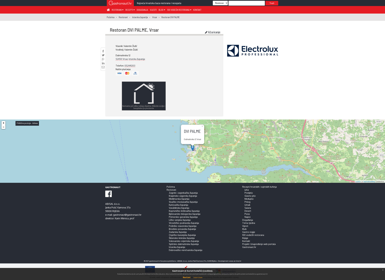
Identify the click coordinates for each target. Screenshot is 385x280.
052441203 (130, 65)
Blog (161, 9)
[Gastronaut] (120, 3)
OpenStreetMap (369, 181)
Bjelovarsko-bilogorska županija (184, 213)
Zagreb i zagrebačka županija (183, 192)
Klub (244, 229)
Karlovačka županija (178, 204)
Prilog (247, 201)
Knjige (245, 238)
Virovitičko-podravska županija (184, 223)
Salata (248, 207)
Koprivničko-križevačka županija (184, 210)
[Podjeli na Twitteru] (103, 55)
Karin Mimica (122, 218)
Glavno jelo (250, 195)
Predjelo (249, 192)
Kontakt (197, 9)
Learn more (197, 277)
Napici (248, 217)
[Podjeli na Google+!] (103, 59)
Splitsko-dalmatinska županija (184, 244)
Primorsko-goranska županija (183, 217)
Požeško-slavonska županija (182, 226)
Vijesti (153, 9)
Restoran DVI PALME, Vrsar (134, 30)
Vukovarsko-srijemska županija (184, 241)
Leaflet (358, 181)
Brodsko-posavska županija (182, 229)
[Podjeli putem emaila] (103, 67)
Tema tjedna (248, 223)
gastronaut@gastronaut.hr (127, 214)
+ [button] (3, 122)
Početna (171, 186)
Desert (248, 210)
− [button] (3, 127)
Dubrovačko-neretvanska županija (185, 250)
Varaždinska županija (179, 207)
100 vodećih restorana (178, 9)
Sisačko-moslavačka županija (183, 201)
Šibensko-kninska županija (182, 238)
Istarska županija (137, 59)
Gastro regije (248, 232)
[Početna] (108, 10)
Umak (247, 204)
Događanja (142, 9)
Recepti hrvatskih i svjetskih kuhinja (259, 186)
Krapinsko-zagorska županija (183, 195)
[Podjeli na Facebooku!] (103, 51)
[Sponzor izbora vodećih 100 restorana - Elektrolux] (253, 55)
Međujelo (249, 198)
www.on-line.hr (235, 261)
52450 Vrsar (122, 59)
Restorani (117, 9)
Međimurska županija (179, 198)
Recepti (129, 9)
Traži (272, 3)
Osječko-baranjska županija (182, 235)
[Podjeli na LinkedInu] (103, 63)
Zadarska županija (178, 232)
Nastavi (186, 277)
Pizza (247, 213)
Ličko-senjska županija (180, 220)
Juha (247, 189)
